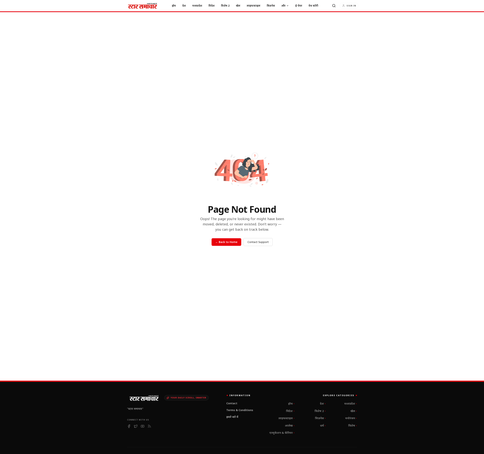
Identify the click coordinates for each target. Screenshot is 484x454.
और (283, 5)
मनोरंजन (351, 418)
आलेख (290, 425)
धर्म (323, 425)
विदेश (212, 5)
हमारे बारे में (232, 417)
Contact (232, 403)
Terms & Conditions (240, 410)
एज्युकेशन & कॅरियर (282, 433)
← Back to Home (226, 242)
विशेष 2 (225, 5)
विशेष (352, 425)
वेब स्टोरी (313, 5)
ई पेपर (298, 5)
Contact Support (258, 242)
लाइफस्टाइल (253, 5)
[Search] (333, 5)
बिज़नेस (271, 5)
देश (184, 5)
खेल (238, 5)
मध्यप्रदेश (197, 5)
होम (174, 5)
